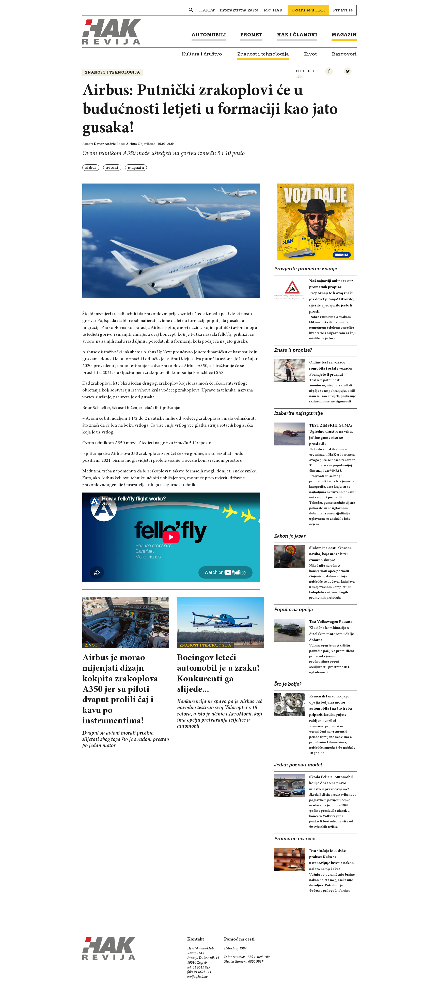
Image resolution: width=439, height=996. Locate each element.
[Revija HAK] (111, 32)
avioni (112, 167)
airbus (91, 167)
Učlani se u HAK (308, 10)
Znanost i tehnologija (112, 73)
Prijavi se (343, 10)
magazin (136, 167)
